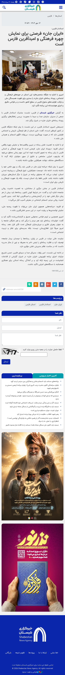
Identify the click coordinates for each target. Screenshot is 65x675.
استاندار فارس (44, 304)
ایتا (38, 2)
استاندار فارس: (57, 28)
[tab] (47, 375)
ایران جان (58, 304)
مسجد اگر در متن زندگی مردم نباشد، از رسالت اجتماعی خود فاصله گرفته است (32, 403)
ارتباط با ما (42, 652)
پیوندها (32, 652)
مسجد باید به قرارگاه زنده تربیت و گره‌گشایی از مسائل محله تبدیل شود (34, 406)
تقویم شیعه (20, 652)
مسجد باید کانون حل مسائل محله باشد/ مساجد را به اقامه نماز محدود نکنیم (32, 425)
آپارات (21, 2)
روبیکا (16, 2)
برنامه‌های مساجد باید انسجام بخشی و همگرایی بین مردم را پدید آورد (35, 381)
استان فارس (30, 304)
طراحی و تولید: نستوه (29, 672)
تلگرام (43, 2)
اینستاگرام (34, 2)
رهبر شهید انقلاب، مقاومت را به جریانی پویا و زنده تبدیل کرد (38, 414)
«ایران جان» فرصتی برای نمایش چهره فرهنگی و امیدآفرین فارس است (35, 39)
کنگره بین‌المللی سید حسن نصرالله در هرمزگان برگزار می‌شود (38, 392)
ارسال (6, 361)
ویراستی (29, 2)
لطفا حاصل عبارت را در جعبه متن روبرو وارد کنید (43, 349)
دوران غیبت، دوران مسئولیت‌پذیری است (45, 410)
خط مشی (54, 652)
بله (25, 2)
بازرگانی (8, 652)
